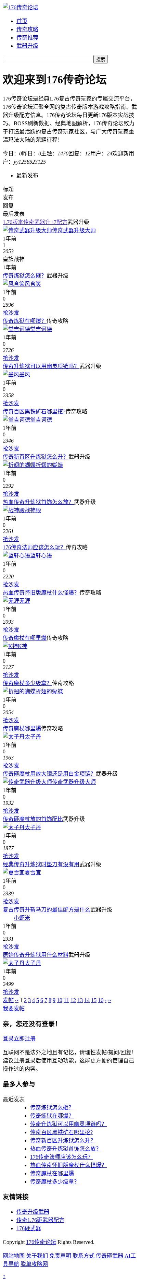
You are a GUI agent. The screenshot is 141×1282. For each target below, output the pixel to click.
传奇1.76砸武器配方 (40, 1220)
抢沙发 (11, 313)
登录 (8, 1039)
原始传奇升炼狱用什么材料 (35, 955)
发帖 (8, 1000)
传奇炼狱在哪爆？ (25, 321)
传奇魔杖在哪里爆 (25, 638)
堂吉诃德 (41, 329)
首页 (21, 21)
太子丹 (33, 737)
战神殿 (33, 510)
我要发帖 (14, 1008)
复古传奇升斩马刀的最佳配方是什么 (46, 910)
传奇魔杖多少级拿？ (27, 683)
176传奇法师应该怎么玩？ (34, 547)
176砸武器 (28, 1228)
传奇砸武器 (109, 1256)
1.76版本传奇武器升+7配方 (35, 222)
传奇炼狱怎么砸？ (25, 276)
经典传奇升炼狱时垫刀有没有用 (41, 864)
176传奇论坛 (41, 1242)
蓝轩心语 (41, 555)
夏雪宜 (33, 872)
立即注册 (25, 1039)
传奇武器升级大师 (74, 230)
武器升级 (27, 46)
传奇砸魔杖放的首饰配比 (33, 819)
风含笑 (33, 284)
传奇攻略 (27, 29)
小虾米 (22, 918)
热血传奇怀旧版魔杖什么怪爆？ (41, 593)
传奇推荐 (27, 37)
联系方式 (83, 1256)
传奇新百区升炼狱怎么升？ (35, 457)
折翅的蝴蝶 (49, 465)
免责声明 (60, 1256)
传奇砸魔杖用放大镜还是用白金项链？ (49, 774)
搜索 (100, 59)
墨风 (24, 374)
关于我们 (37, 1256)
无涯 (24, 601)
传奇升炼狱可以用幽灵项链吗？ (41, 366)
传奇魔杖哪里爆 (22, 728)
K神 (22, 646)
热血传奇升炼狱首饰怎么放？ (38, 502)
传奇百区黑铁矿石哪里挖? (34, 411)
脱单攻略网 (34, 1264)
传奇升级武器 (32, 1212)
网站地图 (14, 1256)
